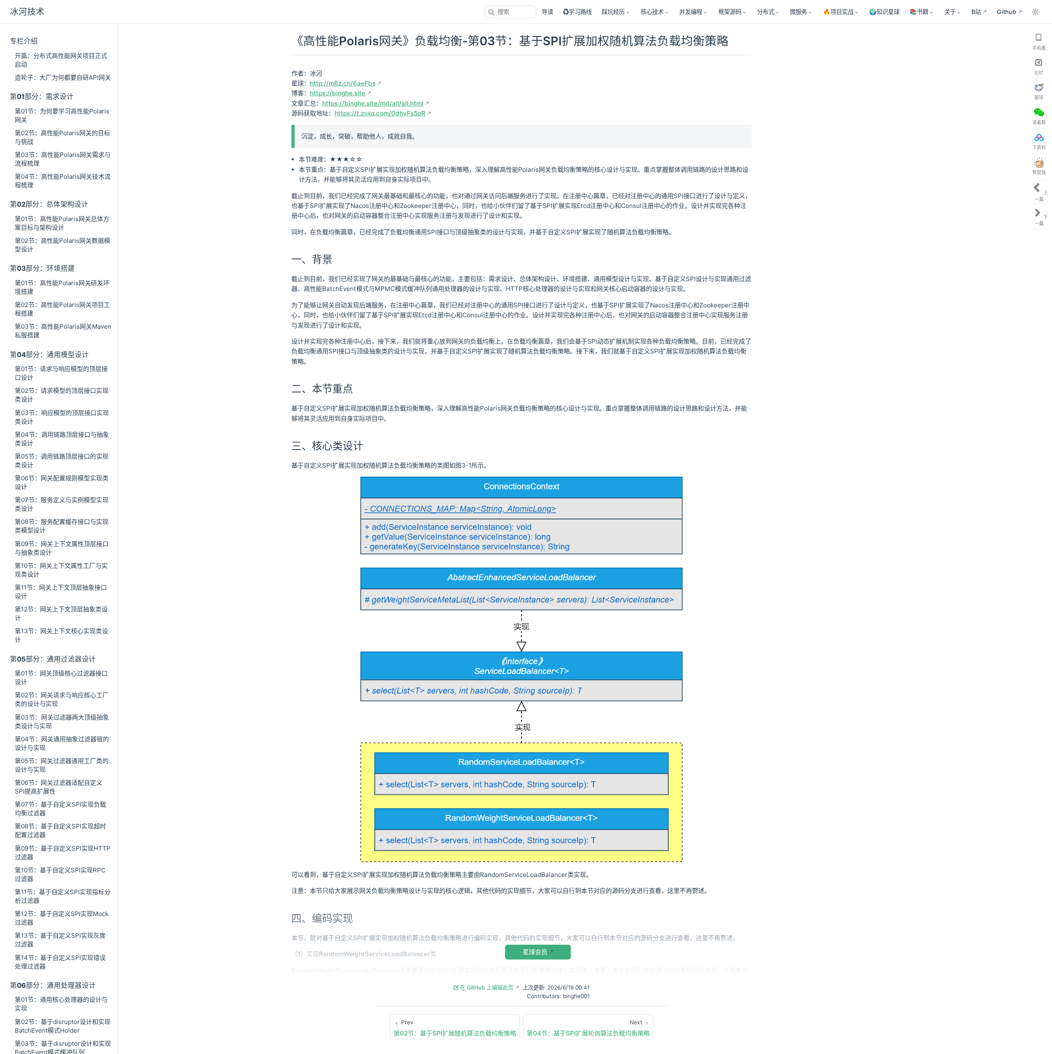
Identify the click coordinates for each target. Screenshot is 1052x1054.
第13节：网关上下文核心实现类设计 (61, 635)
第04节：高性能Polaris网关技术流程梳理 (63, 181)
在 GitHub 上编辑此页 (486, 987)
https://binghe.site (337, 93)
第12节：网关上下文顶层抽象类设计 (61, 613)
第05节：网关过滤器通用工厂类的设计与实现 (61, 765)
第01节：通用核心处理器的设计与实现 (61, 1004)
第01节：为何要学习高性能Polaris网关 (62, 115)
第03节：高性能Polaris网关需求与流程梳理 (63, 159)
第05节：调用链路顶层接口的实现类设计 (61, 460)
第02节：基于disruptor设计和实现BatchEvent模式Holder (63, 1026)
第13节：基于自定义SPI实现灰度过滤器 (60, 940)
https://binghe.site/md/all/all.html (372, 103)
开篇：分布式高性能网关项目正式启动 (61, 60)
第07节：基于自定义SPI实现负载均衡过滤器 (60, 808)
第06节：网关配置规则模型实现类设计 (61, 482)
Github (1006, 11)
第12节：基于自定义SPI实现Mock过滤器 (61, 918)
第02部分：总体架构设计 (49, 204)
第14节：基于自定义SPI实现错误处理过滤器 (60, 962)
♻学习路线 (577, 11)
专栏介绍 (24, 41)
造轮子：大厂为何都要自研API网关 (63, 77)
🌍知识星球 (884, 11)
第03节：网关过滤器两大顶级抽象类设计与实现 (62, 721)
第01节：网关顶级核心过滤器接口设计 (61, 677)
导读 (547, 11)
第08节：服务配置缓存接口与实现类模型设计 (61, 526)
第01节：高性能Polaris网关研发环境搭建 (62, 287)
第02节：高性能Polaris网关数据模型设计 (62, 245)
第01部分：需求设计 (42, 96)
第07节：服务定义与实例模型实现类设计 (61, 504)
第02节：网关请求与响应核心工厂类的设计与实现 (61, 699)
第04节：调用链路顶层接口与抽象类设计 (62, 439)
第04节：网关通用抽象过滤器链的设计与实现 (62, 743)
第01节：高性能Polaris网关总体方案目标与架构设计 (62, 223)
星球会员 (535, 951)
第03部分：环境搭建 (42, 268)
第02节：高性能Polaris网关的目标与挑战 (62, 137)
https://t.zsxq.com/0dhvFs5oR (380, 113)
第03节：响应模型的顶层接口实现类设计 (62, 417)
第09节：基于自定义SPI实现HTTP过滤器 (63, 852)
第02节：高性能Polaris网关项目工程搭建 (62, 309)
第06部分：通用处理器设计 (53, 985)
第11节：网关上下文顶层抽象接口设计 (61, 592)
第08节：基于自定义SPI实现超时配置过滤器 (60, 830)
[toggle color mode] (1035, 11)
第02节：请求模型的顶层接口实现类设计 (61, 395)
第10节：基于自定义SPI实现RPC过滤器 (60, 874)
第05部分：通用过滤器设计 (53, 659)
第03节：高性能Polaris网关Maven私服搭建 (63, 331)
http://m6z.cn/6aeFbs (343, 83)
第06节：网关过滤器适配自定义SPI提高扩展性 (58, 787)
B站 (976, 11)
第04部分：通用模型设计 (49, 355)
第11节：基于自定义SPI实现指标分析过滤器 (63, 896)
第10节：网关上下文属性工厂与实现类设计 (61, 570)
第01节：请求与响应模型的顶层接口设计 (61, 373)
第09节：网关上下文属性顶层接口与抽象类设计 (61, 548)
